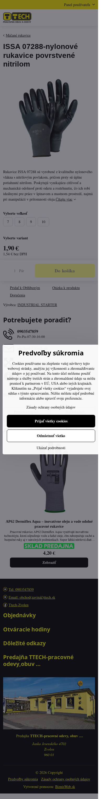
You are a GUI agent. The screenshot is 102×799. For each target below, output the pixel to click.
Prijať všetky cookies (51, 421)
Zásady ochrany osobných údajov (51, 407)
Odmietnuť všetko (51, 435)
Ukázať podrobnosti (51, 447)
